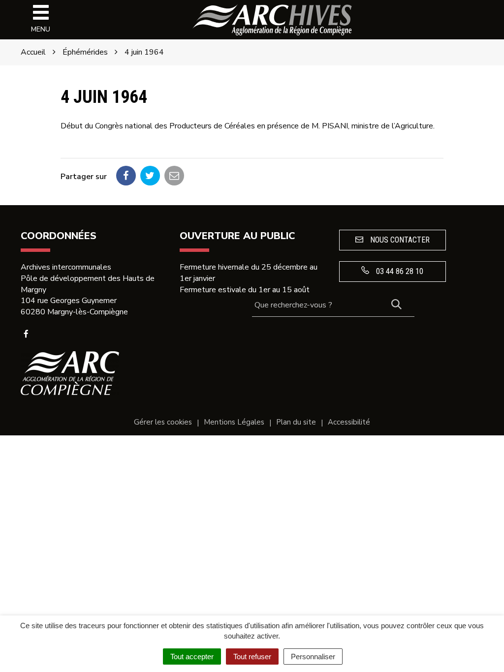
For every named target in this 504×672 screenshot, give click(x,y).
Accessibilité (349, 422)
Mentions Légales (234, 422)
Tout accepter (192, 656)
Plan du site (296, 422)
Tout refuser (252, 656)
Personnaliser (313, 656)
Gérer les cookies (163, 422)
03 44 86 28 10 (398, 271)
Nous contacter (399, 239)
